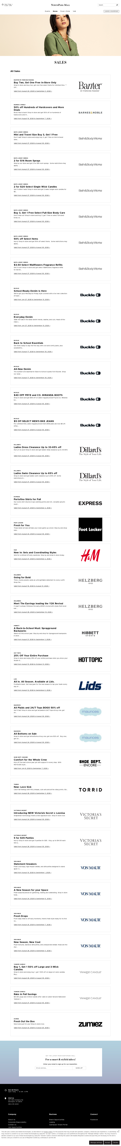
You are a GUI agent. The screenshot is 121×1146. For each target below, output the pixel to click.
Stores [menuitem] (55, 11)
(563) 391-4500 (13, 1104)
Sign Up (79, 1068)
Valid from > (33, 91)
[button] (118, 1130)
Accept (107, 1142)
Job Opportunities (15, 1127)
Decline (115, 1142)
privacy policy (48, 1131)
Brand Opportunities (56, 1119)
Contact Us (12, 1125)
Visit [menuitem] (74, 11)
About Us (11, 1119)
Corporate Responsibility (17, 1122)
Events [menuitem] (47, 11)
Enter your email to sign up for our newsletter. (60, 1064)
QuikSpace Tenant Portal (58, 1125)
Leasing (52, 1122)
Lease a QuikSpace (111, 11)
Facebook (94, 1119)
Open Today (7, 4)
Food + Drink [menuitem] (65, 11)
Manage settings (96, 1142)
